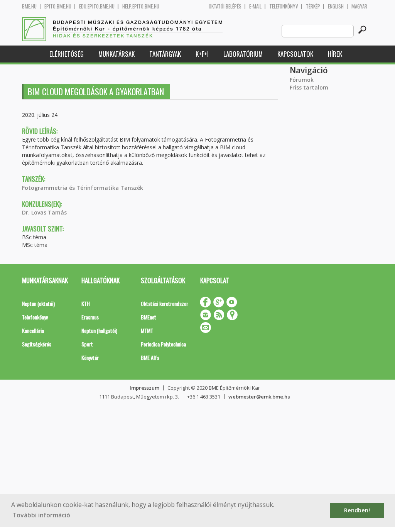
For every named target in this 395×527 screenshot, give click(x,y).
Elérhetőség (66, 54)
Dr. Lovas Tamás (44, 212)
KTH (85, 303)
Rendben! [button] (357, 510)
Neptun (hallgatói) (99, 330)
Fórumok (302, 79)
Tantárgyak (165, 54)
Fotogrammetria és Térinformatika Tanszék (82, 187)
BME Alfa (150, 357)
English (336, 6)
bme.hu (29, 6)
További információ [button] (41, 515)
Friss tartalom (309, 87)
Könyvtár (90, 357)
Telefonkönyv (283, 6)
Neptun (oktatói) (38, 303)
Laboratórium (243, 54)
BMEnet (148, 317)
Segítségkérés (36, 344)
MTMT (147, 330)
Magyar (359, 6)
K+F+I (202, 54)
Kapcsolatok (295, 54)
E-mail (255, 6)
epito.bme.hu (57, 6)
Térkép (313, 6)
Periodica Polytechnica (163, 344)
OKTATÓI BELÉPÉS (225, 6)
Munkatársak (116, 54)
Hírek (335, 54)
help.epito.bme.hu (140, 6)
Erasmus (90, 317)
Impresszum (144, 387)
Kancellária (33, 330)
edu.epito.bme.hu (97, 6)
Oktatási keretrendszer (164, 303)
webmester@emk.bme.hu (259, 396)
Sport (87, 344)
